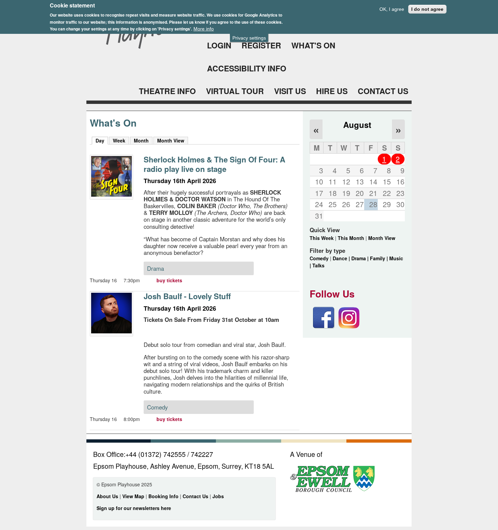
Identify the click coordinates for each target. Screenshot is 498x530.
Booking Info (163, 496)
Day (102, 140)
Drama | (360, 258)
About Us (107, 496)
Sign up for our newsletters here (134, 508)
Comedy (319, 258)
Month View (170, 140)
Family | (379, 258)
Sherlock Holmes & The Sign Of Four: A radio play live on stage (214, 164)
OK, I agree (391, 9)
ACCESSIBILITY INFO (246, 68)
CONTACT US (383, 90)
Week (119, 140)
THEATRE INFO (167, 90)
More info (203, 28)
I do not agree (427, 9)
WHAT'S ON (313, 45)
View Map (134, 496)
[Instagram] (349, 326)
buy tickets (169, 280)
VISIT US (290, 90)
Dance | (342, 258)
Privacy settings (249, 38)
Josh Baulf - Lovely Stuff (187, 296)
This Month (351, 238)
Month (141, 140)
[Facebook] (324, 326)
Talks (318, 265)
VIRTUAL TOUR (235, 90)
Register (261, 45)
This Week (322, 238)
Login (219, 45)
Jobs (218, 496)
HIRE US (332, 90)
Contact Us (196, 496)
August (357, 124)
